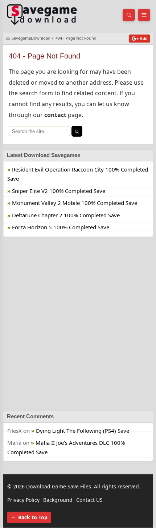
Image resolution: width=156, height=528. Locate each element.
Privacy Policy (23, 499)
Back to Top (33, 517)
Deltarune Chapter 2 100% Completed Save (66, 215)
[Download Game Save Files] (42, 15)
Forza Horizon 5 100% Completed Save (60, 227)
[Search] (76, 131)
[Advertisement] (78, 324)
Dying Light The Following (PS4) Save (82, 430)
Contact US (89, 499)
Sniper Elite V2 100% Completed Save (58, 190)
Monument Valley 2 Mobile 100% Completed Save (74, 203)
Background (58, 499)
